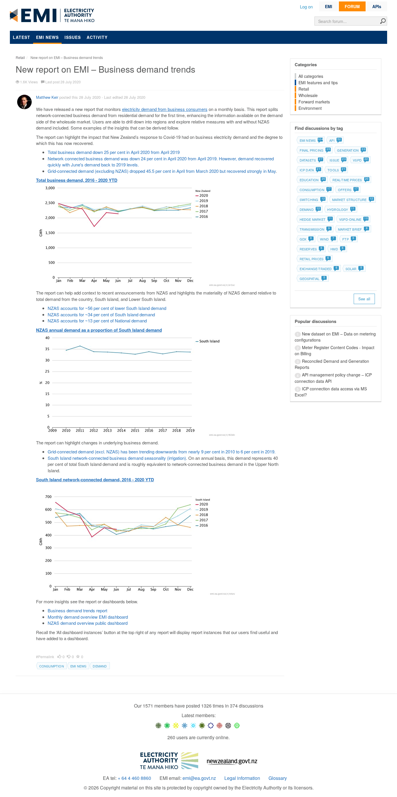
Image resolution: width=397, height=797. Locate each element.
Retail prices (314, 258)
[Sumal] (184, 725)
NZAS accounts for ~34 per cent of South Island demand (102, 314)
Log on (306, 6)
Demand (100, 666)
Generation (351, 150)
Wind (327, 239)
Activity (97, 37)
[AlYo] (176, 725)
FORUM (352, 6)
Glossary (278, 778)
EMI (328, 6)
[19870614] (167, 725)
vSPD (360, 160)
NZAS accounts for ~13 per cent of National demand (97, 320)
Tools (336, 170)
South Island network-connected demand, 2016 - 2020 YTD (95, 479)
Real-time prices (350, 179)
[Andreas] (219, 725)
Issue (337, 160)
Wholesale (308, 95)
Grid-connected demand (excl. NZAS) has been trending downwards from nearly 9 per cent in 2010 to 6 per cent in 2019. (162, 451)
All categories (310, 76)
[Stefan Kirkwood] (158, 725)
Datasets (311, 160)
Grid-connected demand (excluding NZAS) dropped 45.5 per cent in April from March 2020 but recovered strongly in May (162, 171)
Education (312, 179)
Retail (303, 89)
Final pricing (315, 150)
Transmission (315, 229)
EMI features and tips (318, 82)
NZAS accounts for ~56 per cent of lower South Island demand (107, 308)
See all (364, 298)
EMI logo (53, 16)
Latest (21, 37)
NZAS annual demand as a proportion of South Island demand (99, 330)
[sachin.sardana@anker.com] (228, 725)
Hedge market (316, 219)
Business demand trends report (77, 610)
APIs (376, 6)
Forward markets (314, 102)
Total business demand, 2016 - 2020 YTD (76, 180)
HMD (337, 249)
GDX (306, 239)
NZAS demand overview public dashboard (88, 623)
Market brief (353, 229)
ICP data (310, 170)
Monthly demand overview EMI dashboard (88, 617)
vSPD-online (353, 219)
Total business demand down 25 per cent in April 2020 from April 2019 (114, 152)
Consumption (51, 666)
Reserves (311, 249)
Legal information (242, 778)
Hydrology (340, 209)
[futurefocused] (211, 725)
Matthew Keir (47, 97)
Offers (347, 189)
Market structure (352, 199)
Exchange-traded (318, 268)
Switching (312, 199)
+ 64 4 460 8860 (134, 778)
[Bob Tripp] (237, 725)
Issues (73, 37)
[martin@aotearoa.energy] (202, 725)
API (335, 140)
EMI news (47, 37)
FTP (348, 239)
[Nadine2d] (193, 725)
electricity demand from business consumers (165, 109)
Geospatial (312, 278)
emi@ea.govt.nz (199, 778)
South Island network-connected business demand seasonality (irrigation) (117, 458)
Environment (310, 108)
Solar (354, 268)
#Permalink (45, 656)
